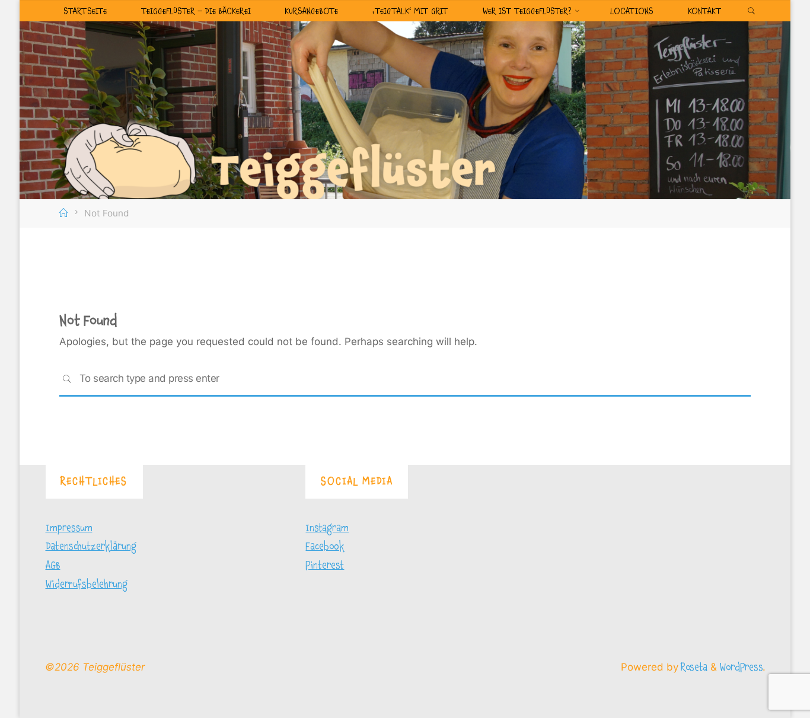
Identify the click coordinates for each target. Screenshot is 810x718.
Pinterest (324, 565)
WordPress (741, 667)
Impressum (69, 528)
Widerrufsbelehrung (86, 584)
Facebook (325, 546)
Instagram (327, 528)
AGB (53, 565)
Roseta (692, 667)
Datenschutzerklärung (91, 546)
